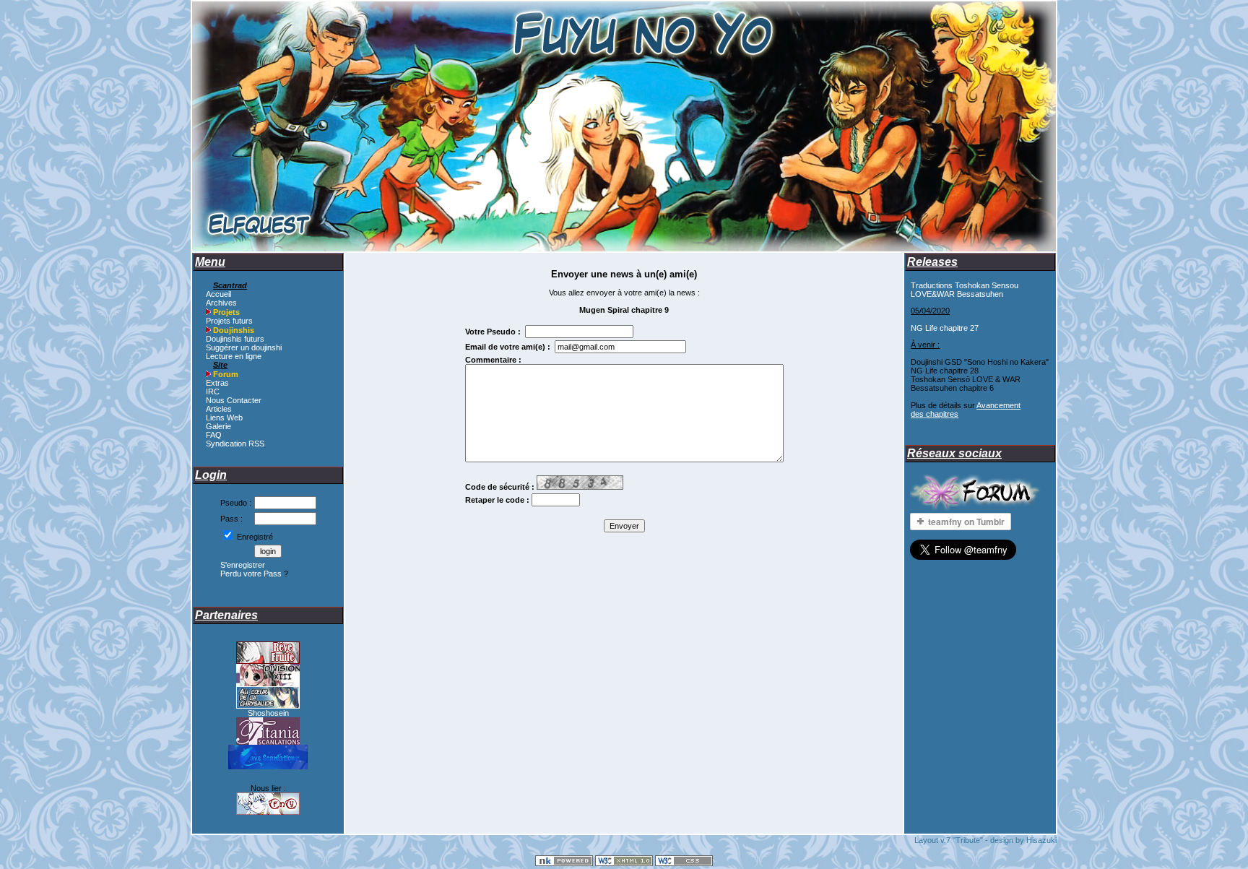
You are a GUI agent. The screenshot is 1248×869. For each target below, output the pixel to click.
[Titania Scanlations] (268, 742)
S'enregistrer (242, 565)
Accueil (218, 294)
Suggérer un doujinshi (244, 347)
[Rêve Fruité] (268, 661)
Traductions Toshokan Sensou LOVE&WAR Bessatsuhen (964, 289)
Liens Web (224, 417)
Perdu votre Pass (251, 573)
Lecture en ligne (233, 356)
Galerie (218, 426)
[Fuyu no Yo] (268, 812)
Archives (221, 302)
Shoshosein (268, 713)
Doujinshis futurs (235, 338)
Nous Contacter (233, 400)
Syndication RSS (235, 443)
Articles (219, 409)
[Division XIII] (268, 683)
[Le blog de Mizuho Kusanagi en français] (268, 705)
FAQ (214, 435)
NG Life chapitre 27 (945, 328)
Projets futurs (229, 320)
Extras (217, 383)
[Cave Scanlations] (268, 766)
